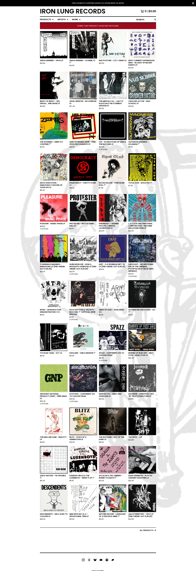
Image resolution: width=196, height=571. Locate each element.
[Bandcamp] (112, 560)
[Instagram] (83, 560)
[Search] (155, 19)
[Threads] (89, 560)
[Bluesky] (95, 560)
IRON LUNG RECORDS (72, 11)
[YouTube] (101, 560)
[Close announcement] (193, 3)
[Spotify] (106, 560)
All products (146, 530)
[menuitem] (47, 19)
